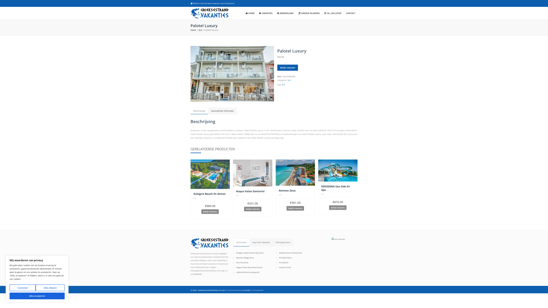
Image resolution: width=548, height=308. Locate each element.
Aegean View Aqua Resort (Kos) (249, 267)
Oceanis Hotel (285, 267)
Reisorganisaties (283, 242)
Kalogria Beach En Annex (209, 193)
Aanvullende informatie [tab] (222, 111)
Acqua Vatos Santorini (250, 191)
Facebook (197, 274)
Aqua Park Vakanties (261, 242)
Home (193, 30)
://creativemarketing (234, 290)
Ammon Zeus (287, 190)
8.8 (200, 30)
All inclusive (241, 242)
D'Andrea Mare (285, 257)
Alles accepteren (37, 296)
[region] (37, 279)
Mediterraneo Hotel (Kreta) (290, 253)
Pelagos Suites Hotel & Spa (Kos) (249, 253)
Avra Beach (283, 262)
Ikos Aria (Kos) (242, 262)
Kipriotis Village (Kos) (245, 257)
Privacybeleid (257, 290)
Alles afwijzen (50, 287)
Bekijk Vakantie (287, 67)
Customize (23, 287)
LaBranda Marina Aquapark (247, 272)
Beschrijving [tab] (199, 111)
